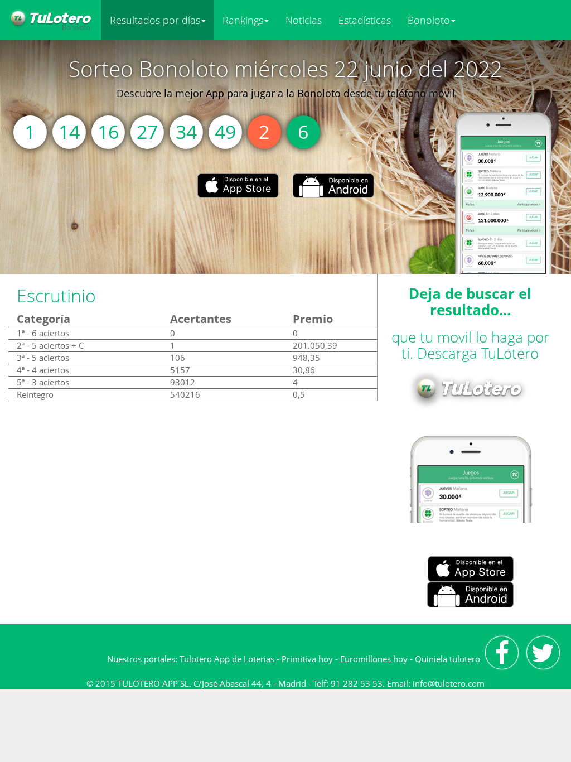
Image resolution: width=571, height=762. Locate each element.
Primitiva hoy (307, 658)
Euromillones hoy (374, 658)
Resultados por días (155, 20)
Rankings (242, 20)
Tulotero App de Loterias (227, 658)
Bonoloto (429, 20)
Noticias (304, 20)
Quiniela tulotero (447, 658)
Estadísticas (364, 20)
